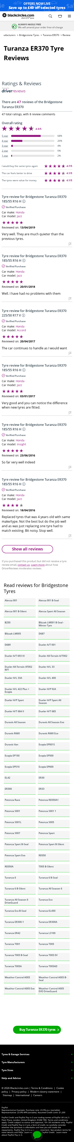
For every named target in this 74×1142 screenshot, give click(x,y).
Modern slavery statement (44, 1091)
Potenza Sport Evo (15, 855)
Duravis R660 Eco (48, 733)
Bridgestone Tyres (29, 35)
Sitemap (7, 1095)
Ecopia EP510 (12, 766)
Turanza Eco (45, 899)
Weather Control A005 (17, 977)
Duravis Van (11, 744)
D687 (42, 633)
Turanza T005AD (48, 966)
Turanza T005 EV (48, 955)
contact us (24, 565)
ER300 (8, 788)
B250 (7, 622)
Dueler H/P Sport (14, 700)
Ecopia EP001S (47, 744)
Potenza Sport (47, 833)
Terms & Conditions (42, 1088)
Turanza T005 (46, 944)
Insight (21, 444)
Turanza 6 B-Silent (15, 888)
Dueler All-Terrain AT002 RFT (18, 668)
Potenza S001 (12, 811)
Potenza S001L (13, 822)
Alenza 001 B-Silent (16, 611)
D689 (8, 644)
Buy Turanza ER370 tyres (37, 1029)
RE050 (42, 855)
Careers (37, 1095)
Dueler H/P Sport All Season (50, 701)
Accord (21, 330)
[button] (50, 16)
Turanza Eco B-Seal (15, 910)
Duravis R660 (12, 733)
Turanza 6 (10, 877)
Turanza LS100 (47, 933)
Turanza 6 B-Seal (48, 877)
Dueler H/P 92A (47, 689)
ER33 (41, 788)
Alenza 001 (11, 600)
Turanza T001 (12, 944)
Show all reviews (27, 549)
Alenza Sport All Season (52, 611)
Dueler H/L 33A (13, 678)
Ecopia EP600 (46, 766)
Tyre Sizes (7, 1070)
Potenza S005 (46, 822)
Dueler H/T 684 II (14, 711)
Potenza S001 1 (47, 811)
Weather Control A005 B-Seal (53, 979)
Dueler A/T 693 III (15, 656)
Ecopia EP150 (12, 755)
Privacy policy (19, 1091)
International (23, 1095)
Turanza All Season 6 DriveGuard (16, 901)
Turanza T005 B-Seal (16, 955)
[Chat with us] (37, 1135)
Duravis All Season (15, 722)
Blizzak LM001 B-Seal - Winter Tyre (51, 624)
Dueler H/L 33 (46, 666)
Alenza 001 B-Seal (49, 600)
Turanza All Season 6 (50, 888)
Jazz (19, 216)
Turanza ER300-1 (14, 922)
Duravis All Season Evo (51, 722)
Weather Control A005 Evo (20, 988)
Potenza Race (12, 800)
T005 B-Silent (46, 866)
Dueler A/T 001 (47, 644)
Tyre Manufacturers (13, 1062)
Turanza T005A (13, 966)
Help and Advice (11, 1078)
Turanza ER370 (51, 35)
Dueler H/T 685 (47, 711)
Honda (20, 212)
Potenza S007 (12, 833)
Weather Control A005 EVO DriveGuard (51, 990)
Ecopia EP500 (46, 755)
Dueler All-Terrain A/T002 (53, 656)
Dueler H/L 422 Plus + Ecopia (17, 690)
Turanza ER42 (12, 933)
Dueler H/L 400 (47, 678)
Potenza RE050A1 (49, 800)
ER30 (41, 777)
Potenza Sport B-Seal (16, 844)
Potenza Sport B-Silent (51, 844)
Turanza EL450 (47, 910)
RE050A (9, 866)
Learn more (38, 565)
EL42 (7, 777)
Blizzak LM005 (13, 633)
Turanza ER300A (48, 922)
